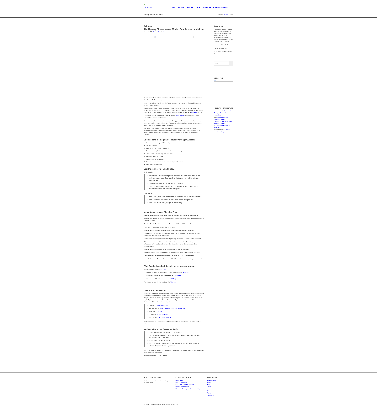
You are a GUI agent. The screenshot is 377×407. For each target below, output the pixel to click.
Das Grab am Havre (181, 382)
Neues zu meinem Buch (182, 386)
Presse (209, 393)
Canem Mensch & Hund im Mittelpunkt (172, 308)
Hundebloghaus (162, 305)
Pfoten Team (179, 380)
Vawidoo (159, 311)
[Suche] (231, 7)
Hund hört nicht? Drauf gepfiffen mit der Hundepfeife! (222, 113)
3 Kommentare (156, 32)
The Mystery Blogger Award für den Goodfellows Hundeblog (174, 29)
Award (208, 382)
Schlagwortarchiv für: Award (153, 14)
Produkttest (210, 395)
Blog (164, 32)
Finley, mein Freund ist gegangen (184, 384)
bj (168, 32)
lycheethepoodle (162, 314)
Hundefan (216, 111)
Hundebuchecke (211, 389)
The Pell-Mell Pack (164, 317)
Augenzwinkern (211, 380)
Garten (209, 386)
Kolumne (209, 391)
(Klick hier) (163, 269)
